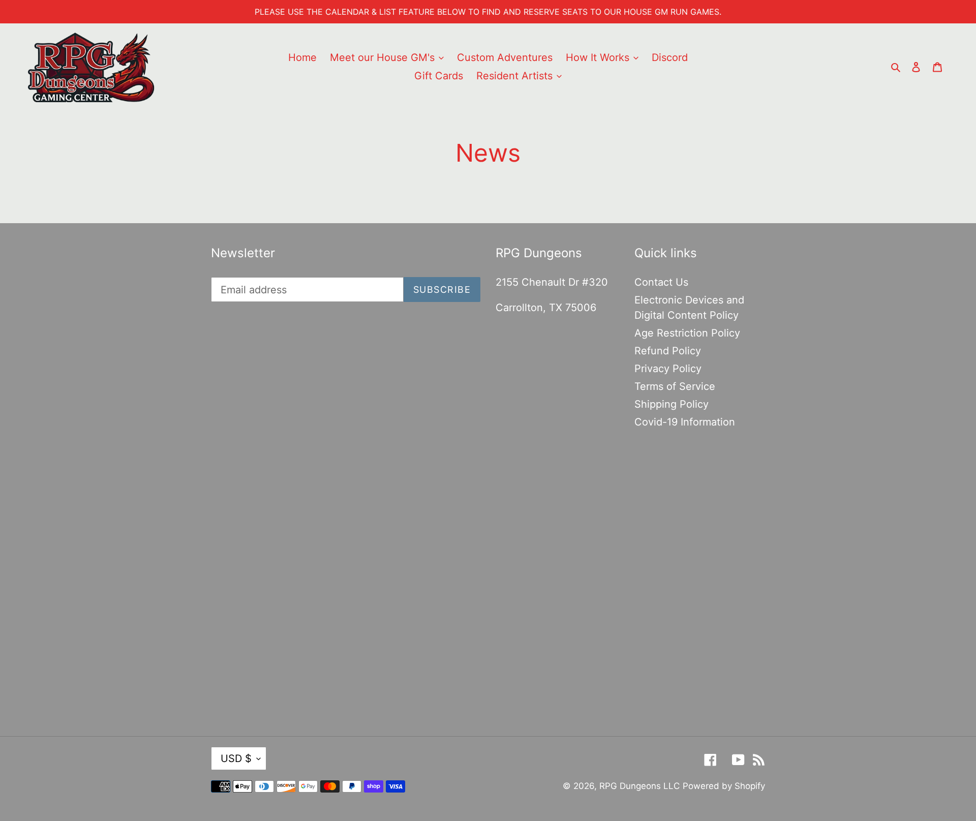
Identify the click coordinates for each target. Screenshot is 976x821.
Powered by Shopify (724, 786)
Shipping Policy (671, 404)
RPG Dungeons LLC (639, 786)
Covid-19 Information (684, 422)
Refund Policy (667, 351)
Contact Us (661, 282)
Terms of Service (674, 386)
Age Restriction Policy (687, 333)
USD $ (236, 758)
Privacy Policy (668, 368)
